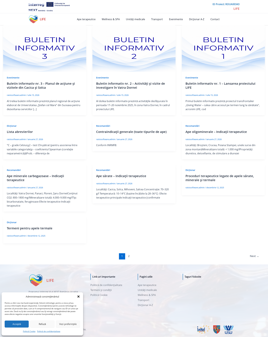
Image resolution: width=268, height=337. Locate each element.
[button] (78, 296)
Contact (215, 19)
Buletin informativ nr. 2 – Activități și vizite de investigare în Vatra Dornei (130, 85)
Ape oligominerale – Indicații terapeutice (216, 132)
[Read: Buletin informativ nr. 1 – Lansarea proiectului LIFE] (223, 48)
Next (254, 256)
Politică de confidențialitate (48, 331)
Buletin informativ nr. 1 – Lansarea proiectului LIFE (220, 85)
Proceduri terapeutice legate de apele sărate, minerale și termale (219, 178)
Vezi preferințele (68, 324)
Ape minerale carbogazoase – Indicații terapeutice (35, 178)
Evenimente (176, 19)
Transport (157, 19)
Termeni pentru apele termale (29, 228)
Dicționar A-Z (196, 19)
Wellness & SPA (111, 19)
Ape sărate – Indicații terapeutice (121, 176)
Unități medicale (135, 19)
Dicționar (12, 125)
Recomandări (103, 125)
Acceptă (17, 324)
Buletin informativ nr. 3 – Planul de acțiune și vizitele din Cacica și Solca (41, 85)
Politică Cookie (29, 331)
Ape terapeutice (86, 19)
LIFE (43, 19)
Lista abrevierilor (20, 132)
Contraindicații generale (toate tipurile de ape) (131, 132)
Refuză (42, 324)
